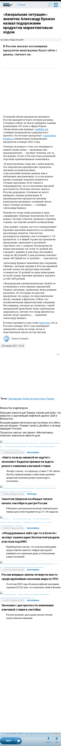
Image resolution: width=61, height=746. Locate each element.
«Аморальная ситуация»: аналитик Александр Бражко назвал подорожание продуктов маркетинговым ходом (29, 23)
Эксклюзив (14, 398)
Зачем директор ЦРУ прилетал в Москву (38, 734)
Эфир (56, 742)
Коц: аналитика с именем (14, 733)
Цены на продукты (34, 398)
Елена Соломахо (20, 338)
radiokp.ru (41, 129)
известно (44, 322)
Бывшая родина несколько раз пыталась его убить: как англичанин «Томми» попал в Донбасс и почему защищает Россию (30, 425)
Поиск (50, 5)
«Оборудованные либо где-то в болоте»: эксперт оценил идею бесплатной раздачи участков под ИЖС (30, 537)
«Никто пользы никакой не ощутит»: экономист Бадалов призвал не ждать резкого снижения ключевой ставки (28, 462)
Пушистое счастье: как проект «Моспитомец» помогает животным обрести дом (26, 434)
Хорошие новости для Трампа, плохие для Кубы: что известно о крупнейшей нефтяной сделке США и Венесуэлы (30, 415)
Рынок (50, 398)
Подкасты (48, 742)
